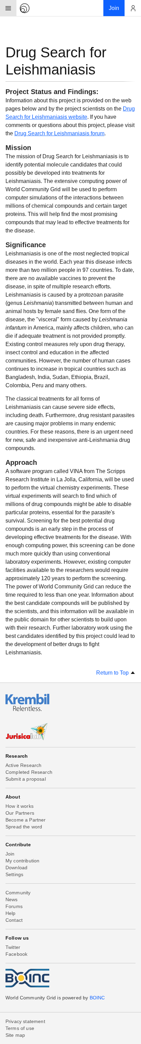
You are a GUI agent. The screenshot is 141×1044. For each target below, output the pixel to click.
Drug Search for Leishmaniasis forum (59, 133)
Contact (14, 920)
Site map (15, 1035)
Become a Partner (25, 820)
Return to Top (113, 673)
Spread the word (23, 826)
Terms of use (19, 1028)
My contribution (22, 860)
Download (16, 867)
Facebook (16, 954)
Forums (14, 906)
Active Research (23, 765)
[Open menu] (8, 8)
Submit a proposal (25, 779)
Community (17, 892)
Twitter (12, 947)
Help (10, 913)
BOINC (97, 997)
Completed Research (28, 772)
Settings (14, 874)
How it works (19, 806)
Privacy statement (25, 1021)
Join (10, 854)
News (11, 899)
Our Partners (19, 813)
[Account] (133, 8)
